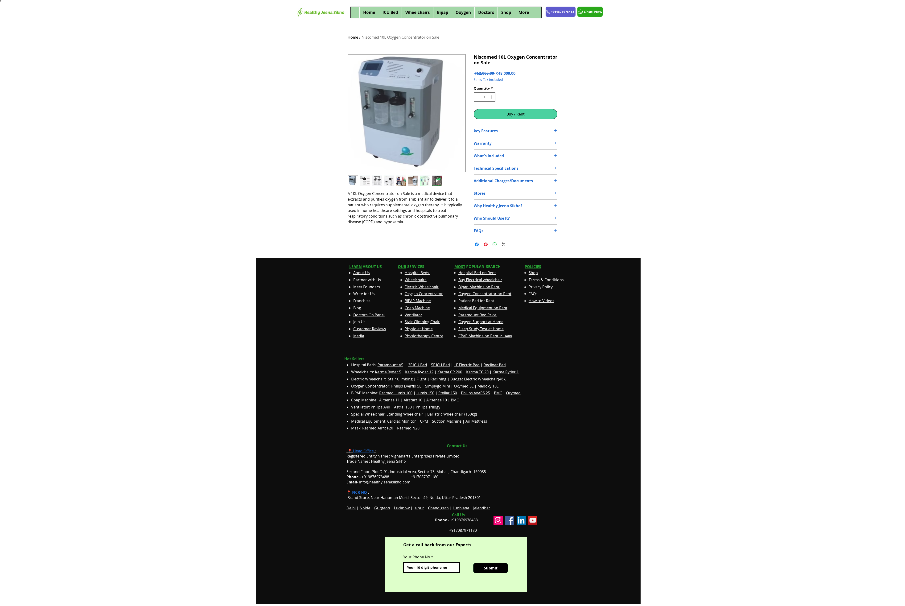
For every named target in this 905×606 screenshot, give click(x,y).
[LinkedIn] (521, 520)
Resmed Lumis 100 (395, 393)
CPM (424, 421)
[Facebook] (509, 520)
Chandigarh (438, 508)
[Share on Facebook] (477, 244)
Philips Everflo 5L (406, 386)
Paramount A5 (390, 364)
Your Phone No (416, 557)
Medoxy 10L (487, 386)
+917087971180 (463, 530)
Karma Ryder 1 (506, 372)
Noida (365, 508)
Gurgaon (382, 508)
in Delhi (485, 336)
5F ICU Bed (440, 364)
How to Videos (541, 300)
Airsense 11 (389, 400)
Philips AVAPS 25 (475, 393)
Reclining (438, 379)
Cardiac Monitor (401, 421)
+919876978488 (464, 520)
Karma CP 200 (449, 372)
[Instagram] (498, 520)
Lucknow (402, 508)
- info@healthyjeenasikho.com (378, 482)
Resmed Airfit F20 (377, 428)
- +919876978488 (371, 476)
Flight (421, 379)
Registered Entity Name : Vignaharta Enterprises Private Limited (403, 456)
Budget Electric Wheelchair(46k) (478, 379)
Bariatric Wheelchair (445, 414)
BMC (498, 393)
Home (353, 37)
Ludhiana (461, 508)
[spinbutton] (485, 97)
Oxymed (513, 393)
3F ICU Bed (417, 364)
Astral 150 (403, 407)
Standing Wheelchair (405, 414)
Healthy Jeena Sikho (388, 461)
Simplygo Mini (437, 386)
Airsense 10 (436, 400)
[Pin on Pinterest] (486, 244)
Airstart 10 (413, 400)
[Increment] (492, 97)
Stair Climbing (400, 379)
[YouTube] (532, 520)
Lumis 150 (425, 393)
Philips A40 (380, 407)
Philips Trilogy (428, 407)
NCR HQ (359, 492)
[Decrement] (477, 97)
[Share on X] (503, 244)
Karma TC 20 (477, 372)
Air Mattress (476, 421)
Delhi (351, 508)
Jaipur (419, 508)
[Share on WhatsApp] (495, 244)
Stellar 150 (447, 393)
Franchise (361, 300)
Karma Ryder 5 (388, 372)
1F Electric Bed (467, 364)
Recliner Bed (495, 364)
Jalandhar (481, 508)
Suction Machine (446, 421)
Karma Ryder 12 (419, 372)
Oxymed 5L (463, 386)
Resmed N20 (408, 428)
